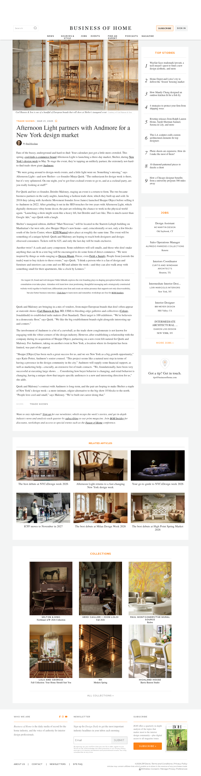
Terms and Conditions (162, 763)
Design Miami (66, 256)
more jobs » (165, 342)
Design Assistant (164, 223)
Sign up (47, 414)
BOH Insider (117, 418)
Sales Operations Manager (165, 242)
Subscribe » (147, 746)
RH (100, 679)
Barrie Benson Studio (150, 682)
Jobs (84, 36)
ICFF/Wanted (60, 232)
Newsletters (58, 764)
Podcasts (131, 36)
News (50, 36)
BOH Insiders (118, 292)
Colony (124, 311)
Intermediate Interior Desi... (165, 283)
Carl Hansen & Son (48, 311)
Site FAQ (78, 764)
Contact (37, 764)
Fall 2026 (100, 619)
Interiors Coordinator (165, 261)
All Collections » (100, 695)
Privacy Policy (120, 748)
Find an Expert (112, 37)
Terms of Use (78, 748)
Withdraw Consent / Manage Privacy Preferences (164, 769)
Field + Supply (97, 256)
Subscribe (164, 28)
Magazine (148, 36)
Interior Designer (165, 302)
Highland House (150, 679)
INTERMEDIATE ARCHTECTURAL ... (165, 323)
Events (95, 36)
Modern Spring (100, 682)
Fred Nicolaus (32, 143)
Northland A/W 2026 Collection (51, 619)
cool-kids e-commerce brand (41, 157)
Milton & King (51, 617)
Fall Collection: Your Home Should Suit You (51, 682)
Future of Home (94, 422)
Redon (150, 622)
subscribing (72, 418)
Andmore (48, 165)
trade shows (25, 121)
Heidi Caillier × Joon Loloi (100, 617)
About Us (19, 764)
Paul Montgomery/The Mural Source (150, 618)
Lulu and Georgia (51, 679)
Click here (61, 292)
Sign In (181, 28)
